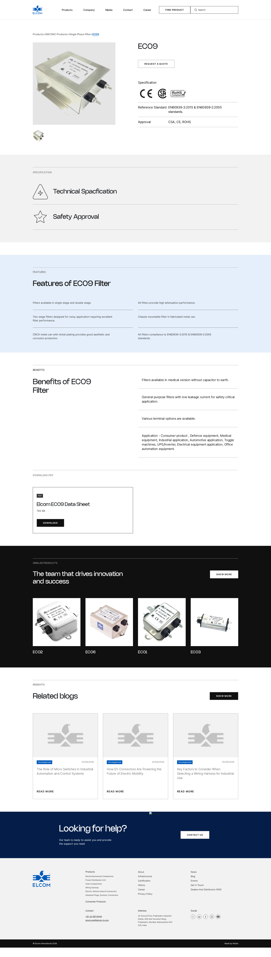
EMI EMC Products (56, 34)
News (194, 872)
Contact (128, 9)
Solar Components (93, 884)
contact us (195, 834)
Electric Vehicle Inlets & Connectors (101, 891)
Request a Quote (156, 63)
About (141, 872)
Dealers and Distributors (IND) (206, 889)
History (141, 885)
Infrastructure (145, 876)
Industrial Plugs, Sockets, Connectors (101, 895)
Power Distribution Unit (95, 880)
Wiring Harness (92, 887)
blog (193, 876)
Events (194, 880)
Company (89, 9)
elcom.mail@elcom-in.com (97, 920)
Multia (235, 943)
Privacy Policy (145, 893)
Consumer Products (95, 901)
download (50, 523)
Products (67, 9)
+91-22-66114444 (93, 916)
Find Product (174, 9)
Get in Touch (197, 885)
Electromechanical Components (99, 876)
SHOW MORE (224, 574)
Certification (144, 880)
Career (147, 9)
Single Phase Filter (80, 34)
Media (108, 9)
